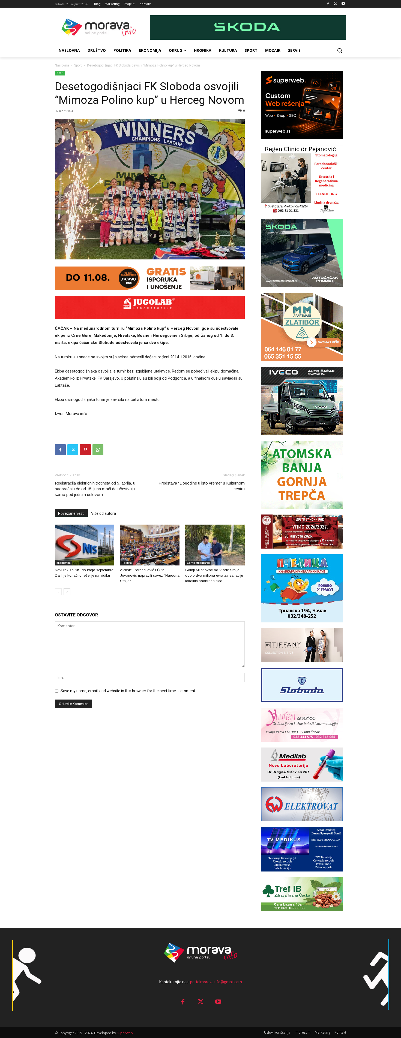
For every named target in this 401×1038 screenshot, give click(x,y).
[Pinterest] (85, 449)
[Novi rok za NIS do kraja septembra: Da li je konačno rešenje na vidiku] (84, 545)
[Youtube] (343, 4)
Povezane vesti (71, 513)
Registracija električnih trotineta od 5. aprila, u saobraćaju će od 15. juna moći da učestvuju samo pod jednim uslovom (95, 489)
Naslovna (62, 65)
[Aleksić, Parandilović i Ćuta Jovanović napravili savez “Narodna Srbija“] (149, 545)
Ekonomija (63, 562)
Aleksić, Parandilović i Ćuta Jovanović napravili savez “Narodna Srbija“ (149, 575)
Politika (127, 562)
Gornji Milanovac (198, 562)
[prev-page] (58, 591)
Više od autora (103, 513)
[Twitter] (335, 4)
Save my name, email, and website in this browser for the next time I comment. (128, 691)
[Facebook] (328, 4)
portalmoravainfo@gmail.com (216, 982)
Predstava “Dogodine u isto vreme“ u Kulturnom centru (201, 486)
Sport (78, 65)
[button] (339, 50)
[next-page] (67, 591)
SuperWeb (125, 1033)
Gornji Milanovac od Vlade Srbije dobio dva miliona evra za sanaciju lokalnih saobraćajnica (214, 575)
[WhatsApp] (97, 449)
